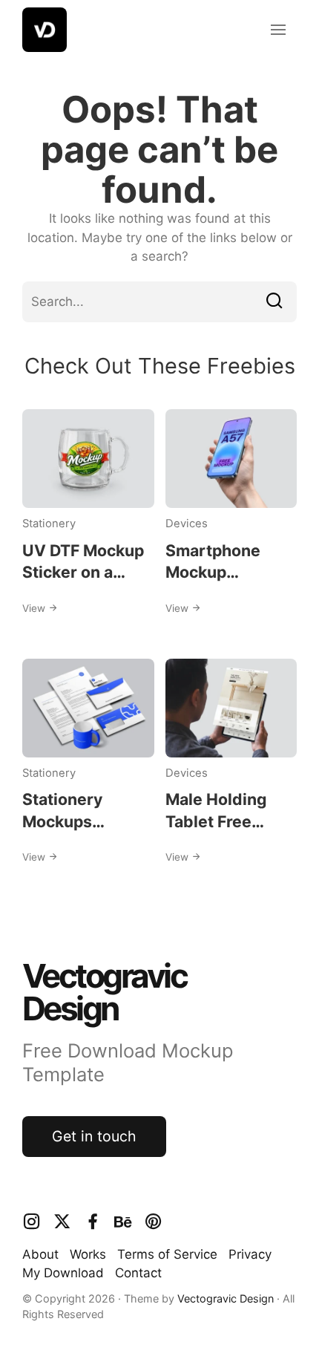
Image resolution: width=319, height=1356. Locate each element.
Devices (186, 523)
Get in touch (94, 1136)
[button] (278, 29)
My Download (63, 1272)
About (40, 1254)
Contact (138, 1272)
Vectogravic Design (225, 1298)
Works (88, 1254)
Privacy (250, 1254)
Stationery (49, 523)
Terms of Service (167, 1254)
